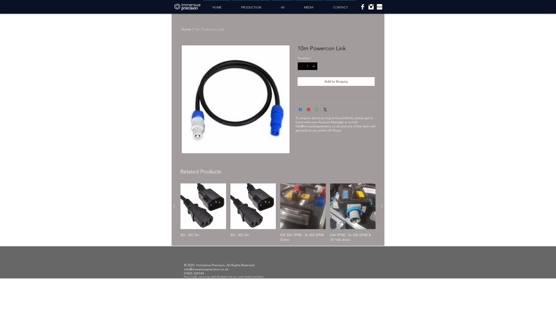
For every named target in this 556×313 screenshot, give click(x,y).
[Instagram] (371, 7)
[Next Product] (381, 206)
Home (186, 29)
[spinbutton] (307, 66)
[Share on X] (325, 109)
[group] (278, 212)
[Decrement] (301, 66)
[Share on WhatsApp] (316, 109)
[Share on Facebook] (300, 109)
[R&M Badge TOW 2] (379, 7)
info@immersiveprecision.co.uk (317, 126)
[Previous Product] (174, 206)
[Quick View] (203, 206)
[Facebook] (362, 7)
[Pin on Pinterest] (308, 109)
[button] (251, 5)
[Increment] (314, 66)
